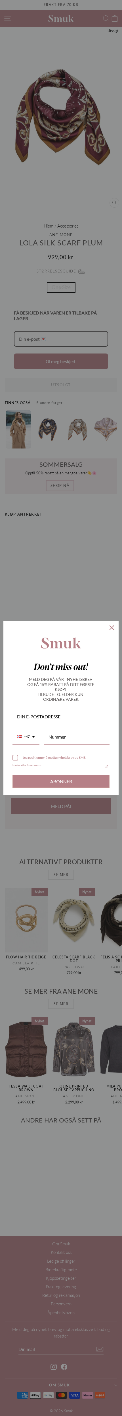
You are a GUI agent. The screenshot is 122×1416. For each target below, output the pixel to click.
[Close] (112, 627)
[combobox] (25, 737)
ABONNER (61, 781)
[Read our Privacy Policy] (106, 766)
